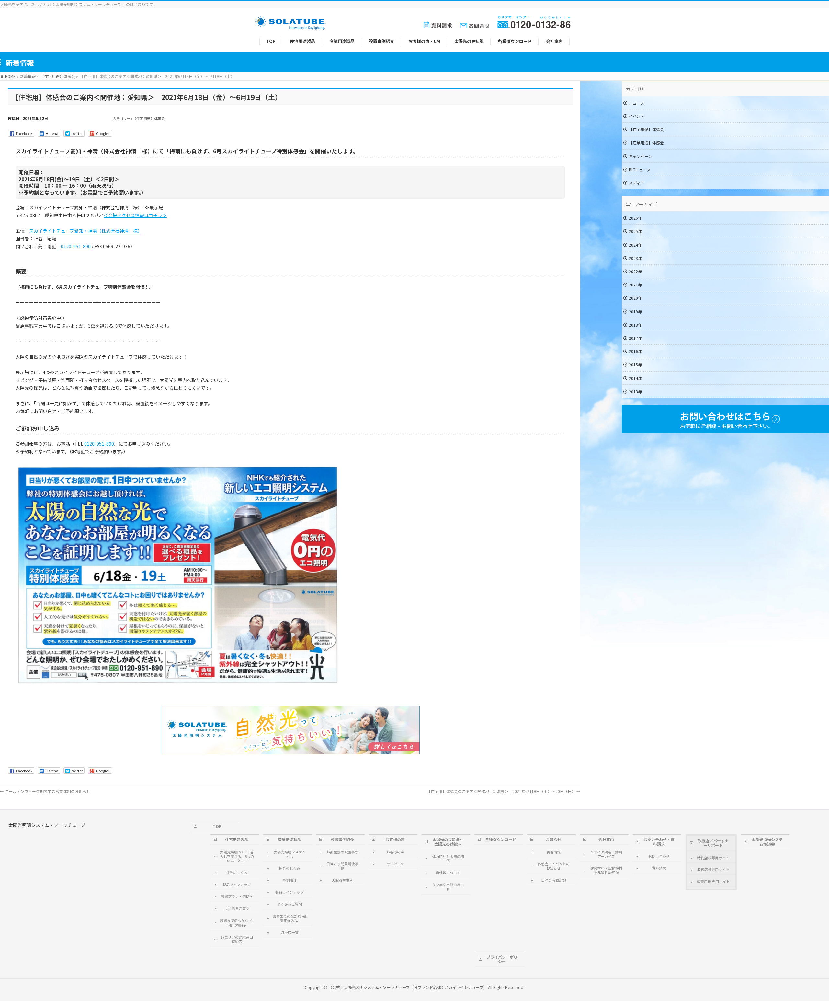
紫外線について (448, 872)
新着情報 (553, 851)
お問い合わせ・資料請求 (659, 842)
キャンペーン (640, 156)
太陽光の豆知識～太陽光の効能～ (447, 842)
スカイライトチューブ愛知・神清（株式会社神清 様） (85, 231)
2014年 (635, 378)
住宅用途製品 (236, 839)
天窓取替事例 (342, 880)
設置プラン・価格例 (237, 896)
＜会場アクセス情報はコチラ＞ (135, 215)
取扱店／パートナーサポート (713, 843)
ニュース (636, 103)
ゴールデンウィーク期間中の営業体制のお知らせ (45, 791)
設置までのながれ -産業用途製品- (290, 918)
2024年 (635, 245)
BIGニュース (640, 169)
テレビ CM (395, 863)
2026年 (635, 218)
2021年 (635, 284)
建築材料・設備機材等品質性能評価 (606, 870)
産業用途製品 (289, 839)
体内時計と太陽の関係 (448, 858)
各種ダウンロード (500, 839)
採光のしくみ (236, 872)
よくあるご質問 (236, 908)
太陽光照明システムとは (290, 854)
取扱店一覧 (290, 932)
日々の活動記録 (553, 880)
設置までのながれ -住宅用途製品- (237, 923)
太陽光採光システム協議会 (767, 842)
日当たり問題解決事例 (342, 866)
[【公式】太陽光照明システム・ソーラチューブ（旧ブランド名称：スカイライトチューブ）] (290, 26)
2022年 (635, 271)
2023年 (635, 258)
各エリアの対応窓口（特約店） (237, 939)
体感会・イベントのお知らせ (554, 866)
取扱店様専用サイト (713, 869)
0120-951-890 (76, 246)
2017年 (635, 338)
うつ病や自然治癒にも (448, 887)
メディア (636, 182)
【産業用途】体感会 (646, 142)
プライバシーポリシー (501, 959)
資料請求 (659, 868)
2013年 (635, 391)
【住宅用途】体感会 (149, 118)
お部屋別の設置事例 (342, 851)
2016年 (635, 351)
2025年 (635, 231)
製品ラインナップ (236, 884)
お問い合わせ (659, 856)
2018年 (635, 325)
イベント (636, 116)
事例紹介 (289, 880)
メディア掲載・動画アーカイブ (606, 854)
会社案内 (606, 839)
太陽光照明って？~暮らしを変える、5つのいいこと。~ (237, 856)
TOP (217, 826)
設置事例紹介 (342, 839)
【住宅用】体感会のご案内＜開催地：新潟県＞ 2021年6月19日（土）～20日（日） (503, 791)
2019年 (635, 311)
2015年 (635, 364)
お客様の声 (395, 839)
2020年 (635, 298)
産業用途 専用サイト (713, 881)
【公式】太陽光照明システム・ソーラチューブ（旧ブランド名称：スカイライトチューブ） (407, 987)
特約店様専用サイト (713, 857)
